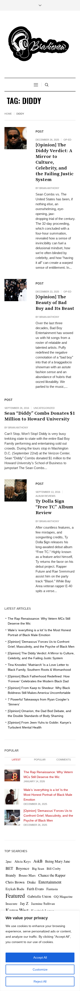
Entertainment (49, 882)
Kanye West (17, 910)
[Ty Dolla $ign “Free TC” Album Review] (15, 490)
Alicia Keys (22, 861)
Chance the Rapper (52, 875)
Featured (15, 895)
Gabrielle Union (39, 896)
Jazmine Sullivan (43, 903)
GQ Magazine (63, 896)
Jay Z (24, 903)
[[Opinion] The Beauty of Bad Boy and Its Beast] (15, 290)
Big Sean (38, 868)
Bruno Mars (27, 875)
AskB (37, 861)
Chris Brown (15, 882)
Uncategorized (44, 408)
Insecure (11, 903)
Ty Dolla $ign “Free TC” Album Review (54, 507)
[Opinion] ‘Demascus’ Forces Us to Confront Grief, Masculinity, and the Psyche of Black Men (48, 815)
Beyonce (22, 868)
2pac (9, 861)
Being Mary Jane (57, 861)
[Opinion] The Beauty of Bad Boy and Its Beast (55, 302)
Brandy (11, 875)
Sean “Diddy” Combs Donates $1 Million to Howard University (39, 416)
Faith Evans (35, 888)
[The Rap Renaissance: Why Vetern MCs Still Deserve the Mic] (12, 775)
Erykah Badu (15, 888)
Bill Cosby (54, 868)
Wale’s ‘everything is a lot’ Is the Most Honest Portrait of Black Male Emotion (48, 794)
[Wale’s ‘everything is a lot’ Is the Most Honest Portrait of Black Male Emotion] (12, 796)
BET (9, 868)
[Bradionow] (40, 45)
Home (8, 113)
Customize (40, 969)
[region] (40, 951)
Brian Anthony (49, 188)
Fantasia (52, 889)
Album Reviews (45, 496)
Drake (31, 882)
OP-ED (67, 139)
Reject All (40, 981)
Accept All (40, 957)
